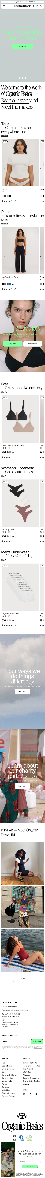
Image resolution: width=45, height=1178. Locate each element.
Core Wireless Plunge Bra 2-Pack (13, 445)
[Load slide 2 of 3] (22, 78)
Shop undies (32, 343)
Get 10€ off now (29, 1166)
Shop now (22, 46)
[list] (22, 172)
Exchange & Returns (9, 1075)
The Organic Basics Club (31, 1066)
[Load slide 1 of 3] (19, 78)
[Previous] (5, 168)
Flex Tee (4, 189)
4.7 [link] (15, 201)
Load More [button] (22, 979)
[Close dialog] (43, 1144)
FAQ (3, 1063)
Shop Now (4, 136)
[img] (2, 201)
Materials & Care (7, 1081)
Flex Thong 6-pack (8, 529)
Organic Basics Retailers (31, 1081)
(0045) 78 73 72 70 (13, 1014)
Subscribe (37, 1041)
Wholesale (26, 1075)
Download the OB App (30, 1063)
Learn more (22, 691)
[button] (4, 6)
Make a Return (7, 1066)
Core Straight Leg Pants (10, 277)
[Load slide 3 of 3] (25, 78)
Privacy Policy (38, 1048)
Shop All (4, 476)
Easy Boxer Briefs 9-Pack (10, 614)
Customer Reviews (8, 1096)
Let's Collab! (27, 1072)
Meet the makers (17, 106)
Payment (5, 1084)
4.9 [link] (15, 625)
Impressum (26, 1084)
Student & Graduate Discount (32, 1078)
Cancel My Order (8, 1078)
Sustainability (6, 1087)
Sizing (4, 1072)
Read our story (15, 100)
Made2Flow (6, 1090)
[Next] (40, 168)
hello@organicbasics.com (19, 1010)
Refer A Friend (28, 1069)
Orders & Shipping (8, 1069)
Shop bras (12, 343)
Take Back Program (8, 1093)
